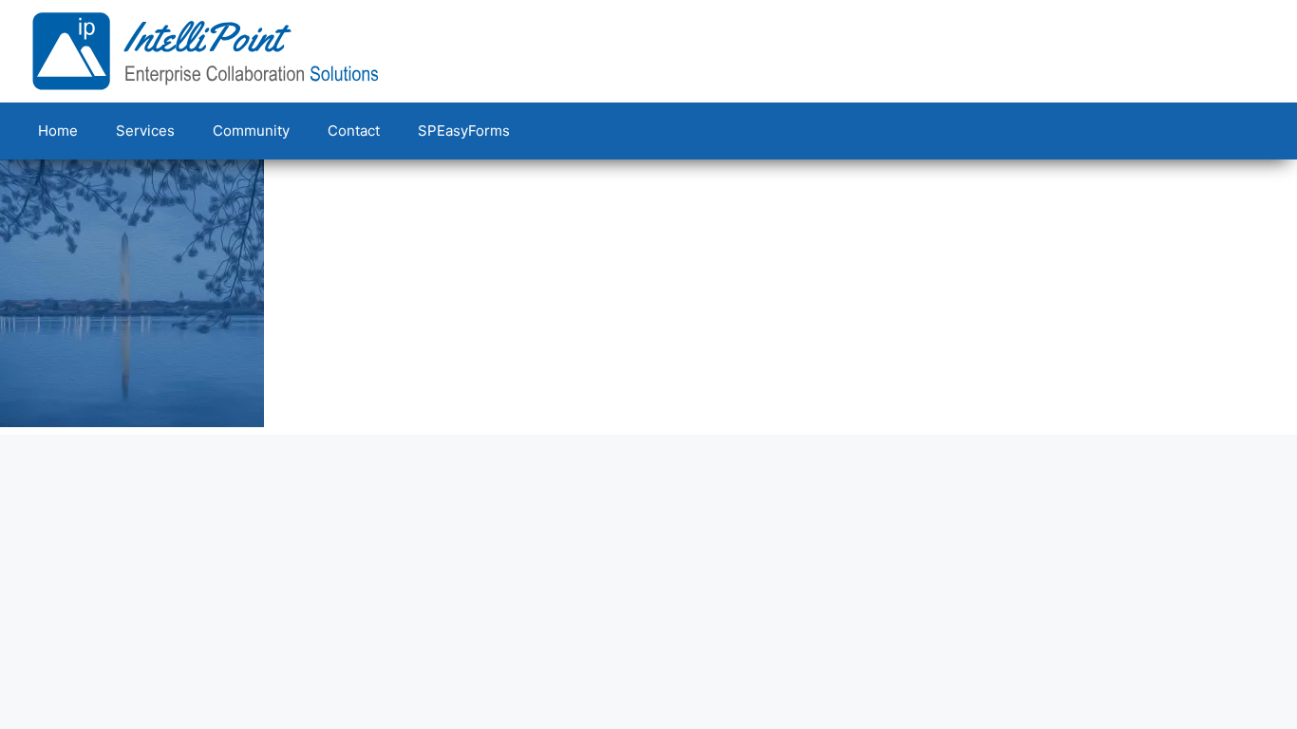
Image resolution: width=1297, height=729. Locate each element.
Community (251, 131)
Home (58, 131)
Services (145, 131)
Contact (354, 131)
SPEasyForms (464, 131)
